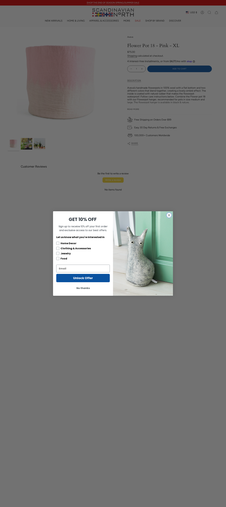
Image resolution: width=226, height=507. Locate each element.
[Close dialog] (169, 215)
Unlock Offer (83, 278)
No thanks (83, 288)
